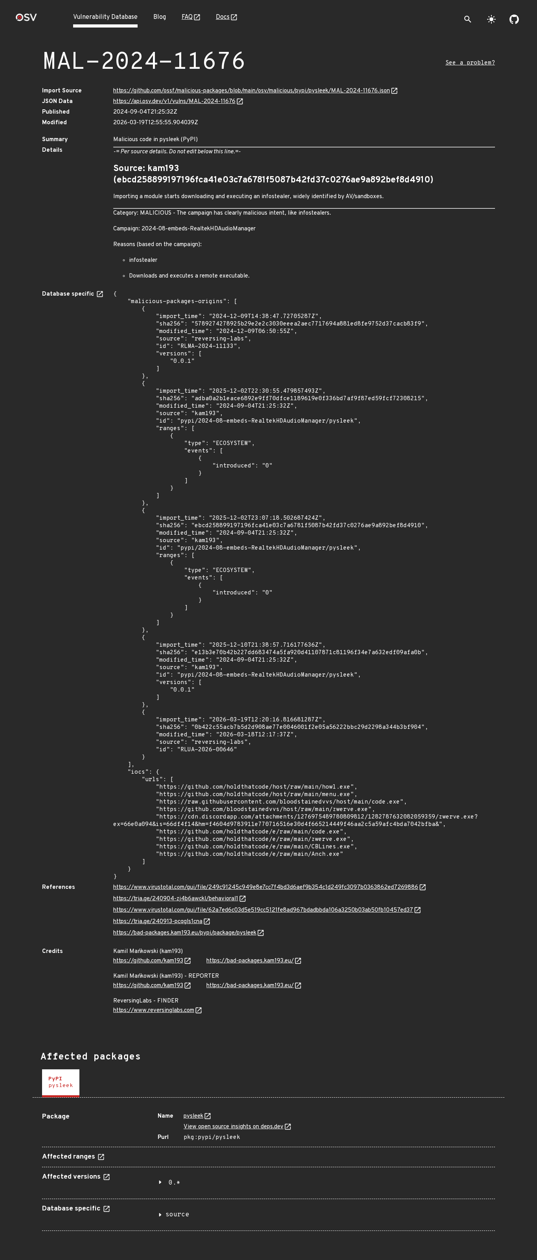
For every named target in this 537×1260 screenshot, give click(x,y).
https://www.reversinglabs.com (153, 1010)
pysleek (193, 1116)
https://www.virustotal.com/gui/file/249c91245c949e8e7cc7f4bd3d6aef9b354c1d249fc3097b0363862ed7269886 (265, 887)
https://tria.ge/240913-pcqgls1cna (157, 921)
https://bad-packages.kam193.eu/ (250, 961)
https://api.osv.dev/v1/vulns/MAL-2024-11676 (174, 101)
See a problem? (470, 63)
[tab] (60, 1083)
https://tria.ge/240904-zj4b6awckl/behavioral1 (175, 899)
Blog (159, 17)
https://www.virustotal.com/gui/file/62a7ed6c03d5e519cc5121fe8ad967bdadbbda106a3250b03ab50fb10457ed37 (263, 910)
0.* (174, 1183)
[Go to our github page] (514, 19)
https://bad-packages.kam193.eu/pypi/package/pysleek (184, 933)
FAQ (187, 17)
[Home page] (26, 20)
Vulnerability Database (105, 17)
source (177, 1215)
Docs (223, 17)
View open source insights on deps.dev (233, 1127)
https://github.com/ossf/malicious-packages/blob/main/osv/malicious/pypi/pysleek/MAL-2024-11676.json (251, 91)
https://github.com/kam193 (148, 961)
